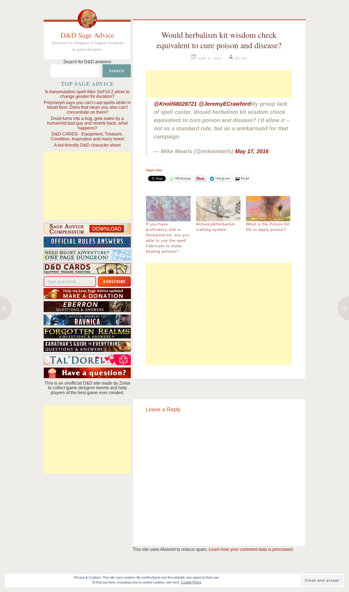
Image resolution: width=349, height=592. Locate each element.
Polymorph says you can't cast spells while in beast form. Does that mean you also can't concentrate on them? (87, 107)
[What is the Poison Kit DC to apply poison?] (268, 208)
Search (116, 70)
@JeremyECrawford (224, 104)
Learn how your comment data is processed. (251, 549)
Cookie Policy (191, 582)
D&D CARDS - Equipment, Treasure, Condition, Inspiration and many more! (87, 136)
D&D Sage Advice (87, 35)
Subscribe (114, 281)
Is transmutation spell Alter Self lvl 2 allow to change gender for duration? (87, 94)
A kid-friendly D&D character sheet (87, 145)
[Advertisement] (87, 186)
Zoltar (241, 58)
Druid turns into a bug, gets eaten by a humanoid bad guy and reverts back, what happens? (87, 123)
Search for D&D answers (87, 61)
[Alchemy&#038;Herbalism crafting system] (218, 208)
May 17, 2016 (252, 151)
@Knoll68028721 (175, 104)
